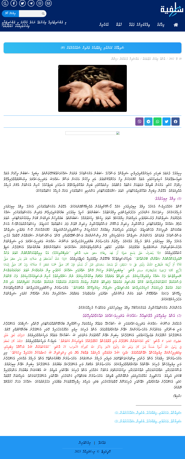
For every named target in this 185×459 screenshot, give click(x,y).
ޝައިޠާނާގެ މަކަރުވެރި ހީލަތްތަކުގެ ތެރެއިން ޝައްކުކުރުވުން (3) (148, 421)
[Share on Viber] (139, 121)
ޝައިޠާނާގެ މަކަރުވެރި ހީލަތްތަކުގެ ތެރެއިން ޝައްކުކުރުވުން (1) (148, 412)
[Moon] (5, 3)
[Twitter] (22, 3)
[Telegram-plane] (31, 3)
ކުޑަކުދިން (104, 25)
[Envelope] (48, 3)
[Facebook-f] (13, 3)
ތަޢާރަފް (102, 443)
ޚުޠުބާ (119, 25)
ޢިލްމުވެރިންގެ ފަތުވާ (139, 25)
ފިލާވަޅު (160, 25)
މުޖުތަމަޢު (147, 59)
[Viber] (39, 3)
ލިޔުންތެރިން (85, 443)
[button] (175, 121)
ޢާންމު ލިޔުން (159, 59)
